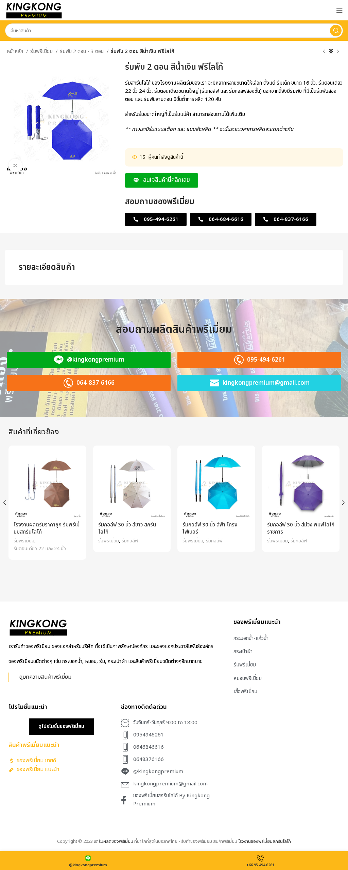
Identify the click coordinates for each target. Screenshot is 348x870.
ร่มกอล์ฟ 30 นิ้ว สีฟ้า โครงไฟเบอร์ (209, 528)
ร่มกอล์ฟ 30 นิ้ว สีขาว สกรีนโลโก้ (127, 528)
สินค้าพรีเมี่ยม (56, 677)
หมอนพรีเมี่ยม (247, 678)
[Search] (336, 30)
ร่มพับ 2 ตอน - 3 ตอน (82, 51)
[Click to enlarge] (15, 165)
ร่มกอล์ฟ (130, 540)
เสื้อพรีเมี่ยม (245, 692)
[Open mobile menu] (339, 10)
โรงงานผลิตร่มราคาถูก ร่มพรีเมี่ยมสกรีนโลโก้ (47, 528)
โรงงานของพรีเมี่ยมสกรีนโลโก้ (264, 841)
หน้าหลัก (15, 51)
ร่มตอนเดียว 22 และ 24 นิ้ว (40, 548)
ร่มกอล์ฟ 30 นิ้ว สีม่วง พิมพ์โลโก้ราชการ (300, 528)
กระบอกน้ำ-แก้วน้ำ (250, 638)
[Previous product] (324, 51)
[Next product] (337, 51)
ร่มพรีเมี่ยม (42, 51)
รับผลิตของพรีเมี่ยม (116, 841)
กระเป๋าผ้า (243, 652)
